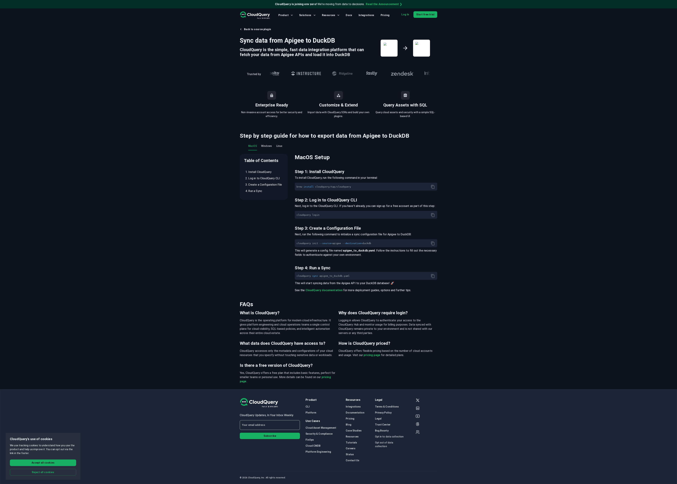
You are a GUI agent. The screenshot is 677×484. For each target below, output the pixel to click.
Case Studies (354, 430)
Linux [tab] (279, 146)
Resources (328, 15)
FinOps (310, 439)
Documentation (355, 412)
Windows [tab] (266, 146)
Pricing (385, 15)
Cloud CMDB (313, 445)
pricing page (372, 355)
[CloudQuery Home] (255, 15)
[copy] (432, 186)
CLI (307, 406)
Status (350, 454)
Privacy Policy (383, 412)
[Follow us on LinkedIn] (417, 409)
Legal (378, 418)
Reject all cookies (43, 472)
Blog (348, 424)
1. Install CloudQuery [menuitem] (258, 172)
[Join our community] (417, 432)
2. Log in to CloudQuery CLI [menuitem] (262, 178)
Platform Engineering (318, 451)
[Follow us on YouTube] (417, 416)
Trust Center (383, 424)
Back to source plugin (257, 29)
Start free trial (425, 14)
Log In (405, 14)
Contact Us (352, 460)
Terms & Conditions (387, 406)
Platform (311, 412)
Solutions (305, 15)
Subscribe (270, 435)
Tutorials (351, 442)
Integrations (366, 15)
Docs (349, 15)
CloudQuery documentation (324, 290)
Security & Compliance (319, 433)
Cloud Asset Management (321, 427)
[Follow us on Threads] (417, 424)
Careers (350, 448)
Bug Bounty (382, 430)
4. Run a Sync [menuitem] (253, 191)
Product (283, 15)
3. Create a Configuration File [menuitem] (263, 184)
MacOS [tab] (252, 146)
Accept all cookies (43, 462)
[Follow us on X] (417, 401)
